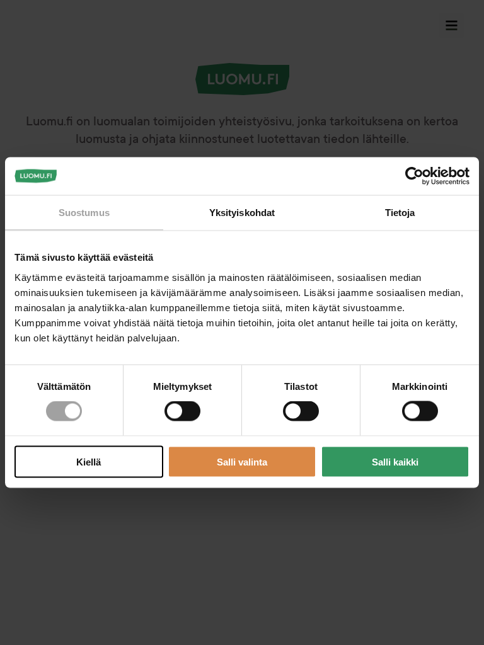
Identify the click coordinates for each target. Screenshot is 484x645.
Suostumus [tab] (84, 212)
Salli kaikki (395, 461)
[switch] (182, 411)
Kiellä (88, 461)
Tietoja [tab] (400, 212)
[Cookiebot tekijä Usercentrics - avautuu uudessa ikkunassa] (414, 176)
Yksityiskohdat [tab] (242, 212)
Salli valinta (242, 461)
